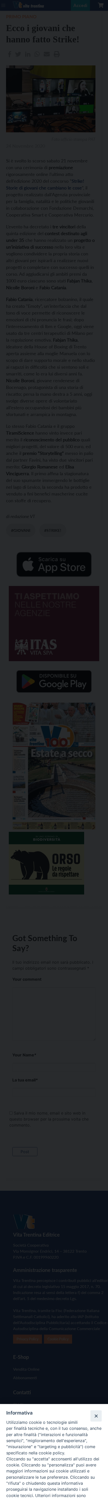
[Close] (95, 1415)
